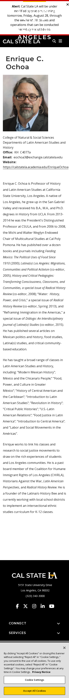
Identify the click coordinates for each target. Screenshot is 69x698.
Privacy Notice (41, 672)
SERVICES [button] (17, 633)
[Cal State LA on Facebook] (19, 606)
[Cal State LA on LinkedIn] (44, 606)
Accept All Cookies (34, 690)
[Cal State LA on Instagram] (36, 606)
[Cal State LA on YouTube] (51, 606)
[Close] (64, 648)
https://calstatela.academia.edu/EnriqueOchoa (35, 167)
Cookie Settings (34, 680)
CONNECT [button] (17, 623)
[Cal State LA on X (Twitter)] (27, 606)
